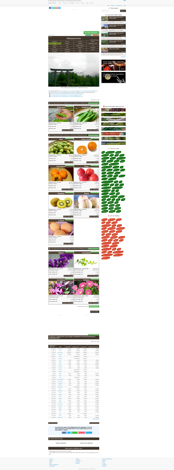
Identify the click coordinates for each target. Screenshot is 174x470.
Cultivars (77, 458)
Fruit (93, 45)
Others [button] (91, 3)
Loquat (60, 367)
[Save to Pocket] (57, 7)
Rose (60, 377)
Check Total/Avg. (94, 311)
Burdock (122, 155)
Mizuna (103, 161)
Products (80, 41)
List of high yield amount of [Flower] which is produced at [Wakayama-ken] (67, 96)
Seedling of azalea (118, 255)
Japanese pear (105, 196)
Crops (60, 3)
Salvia (119, 249)
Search (123, 10)
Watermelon (60, 390)
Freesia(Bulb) (114, 237)
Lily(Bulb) (108, 234)
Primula (110, 240)
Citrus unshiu (54, 49)
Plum (80, 49)
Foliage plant (115, 243)
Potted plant (121, 237)
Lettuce (60, 402)
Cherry (118, 199)
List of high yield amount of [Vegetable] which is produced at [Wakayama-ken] (67, 93)
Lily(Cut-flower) (111, 228)
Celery (103, 170)
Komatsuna (60, 381)
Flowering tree (105, 246)
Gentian (108, 222)
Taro (60, 411)
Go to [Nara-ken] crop (53, 422)
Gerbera (60, 371)
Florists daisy (60, 386)
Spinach (60, 409)
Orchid (121, 240)
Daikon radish (60, 404)
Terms (103, 461)
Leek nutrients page (113, 128)
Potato (60, 415)
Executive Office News (107, 458)
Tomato (60, 400)
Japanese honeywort (106, 167)
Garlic (60, 375)
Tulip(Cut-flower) (120, 228)
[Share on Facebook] (50, 7)
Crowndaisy (60, 383)
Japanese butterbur (114, 164)
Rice (67, 45)
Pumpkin (60, 394)
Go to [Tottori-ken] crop (94, 422)
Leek (122, 167)
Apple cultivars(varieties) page (113, 109)
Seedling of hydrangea (107, 255)
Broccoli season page (113, 124)
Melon (116, 202)
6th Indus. (67, 43)
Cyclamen (104, 240)
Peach (60, 364)
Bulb (103, 234)
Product (82, 3)
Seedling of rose (105, 258)
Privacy (103, 463)
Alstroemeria (105, 231)
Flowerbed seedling (106, 249)
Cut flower (60, 369)
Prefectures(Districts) (53, 464)
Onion (60, 388)
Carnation (119, 219)
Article (87, 3)
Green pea (80, 47)
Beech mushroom (106, 190)
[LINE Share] (55, 7)
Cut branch (67, 51)
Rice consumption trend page (113, 143)
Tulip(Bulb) (114, 234)
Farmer (78, 3)
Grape (123, 199)
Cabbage (60, 398)
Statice (80, 51)
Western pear (114, 196)
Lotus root (113, 158)
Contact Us (104, 464)
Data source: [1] (96, 419)
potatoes (54, 45)
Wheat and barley (80, 45)
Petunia (109, 252)
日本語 (124, 0)
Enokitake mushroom (117, 187)
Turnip (111, 155)
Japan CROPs (52, 3)
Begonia (116, 240)
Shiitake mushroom (106, 187)
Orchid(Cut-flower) (106, 225)
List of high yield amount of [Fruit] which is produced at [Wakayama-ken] (66, 95)
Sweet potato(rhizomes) (107, 181)
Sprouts (118, 211)
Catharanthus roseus (118, 252)
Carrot (60, 392)
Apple (118, 193)
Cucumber (60, 406)
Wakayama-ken (119, 5)
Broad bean (112, 211)
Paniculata (54, 51)
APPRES (104, 466)
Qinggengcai (110, 173)
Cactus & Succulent (106, 243)
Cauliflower (116, 170)
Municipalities (72, 3)
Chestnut (104, 202)
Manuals (104, 460)
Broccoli (60, 396)
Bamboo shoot (105, 158)
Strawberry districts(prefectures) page (113, 133)
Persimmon (92, 47)
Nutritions (78, 463)
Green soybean (112, 178)
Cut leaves (112, 231)
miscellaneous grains (92, 43)
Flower (54, 47)
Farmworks (78, 460)
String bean (117, 208)
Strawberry (110, 202)
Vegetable (80, 43)
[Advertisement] (73, 19)
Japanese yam (105, 184)
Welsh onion (60, 417)
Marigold (104, 252)
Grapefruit (112, 193)
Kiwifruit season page (113, 138)
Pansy (114, 249)
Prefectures (65, 3)
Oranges (111, 208)
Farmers (67, 41)
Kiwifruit (93, 49)
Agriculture (54, 41)
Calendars (78, 461)
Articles (92, 41)
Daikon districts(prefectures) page (113, 119)
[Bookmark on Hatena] (59, 7)
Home (108, 5)
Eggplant (60, 407)
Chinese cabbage (60, 379)
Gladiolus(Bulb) (105, 237)
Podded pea (67, 49)
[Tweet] (52, 7)
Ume (67, 47)
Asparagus (109, 170)
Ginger (60, 373)
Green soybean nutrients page (113, 114)
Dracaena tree (114, 246)
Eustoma (104, 228)
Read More (123, 56)
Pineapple (112, 205)
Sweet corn (104, 208)
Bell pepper (60, 385)
